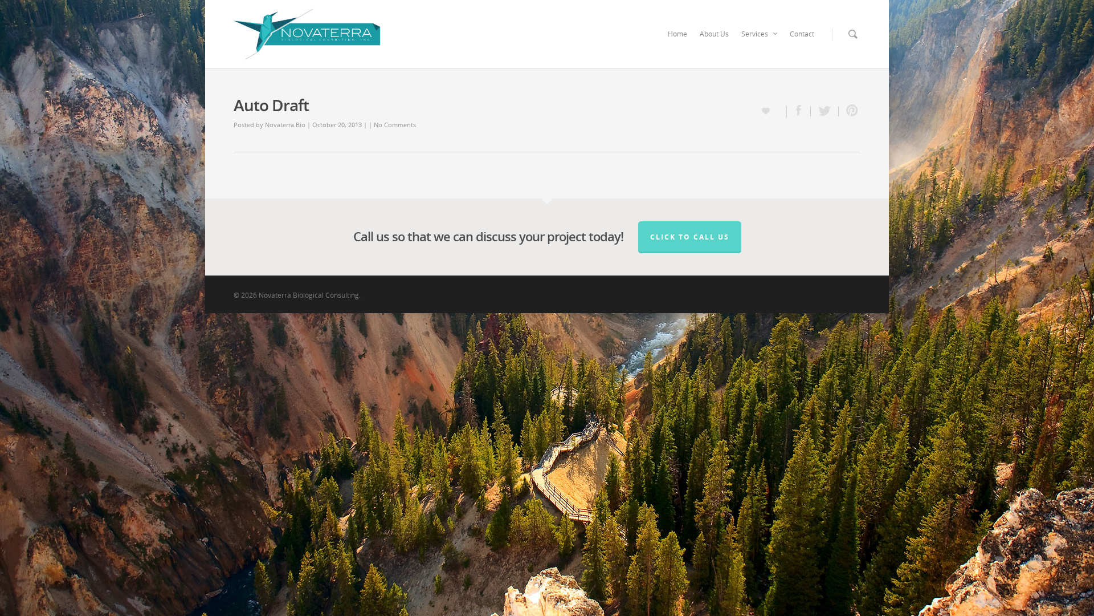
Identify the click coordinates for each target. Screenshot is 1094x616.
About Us (714, 34)
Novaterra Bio (285, 124)
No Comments (395, 124)
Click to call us (689, 237)
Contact (802, 34)
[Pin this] (849, 111)
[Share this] (799, 111)
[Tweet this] (825, 111)
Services (754, 34)
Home (677, 34)
